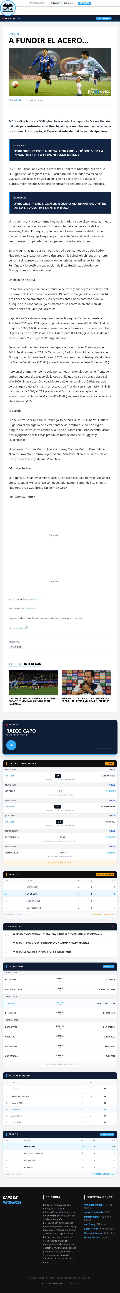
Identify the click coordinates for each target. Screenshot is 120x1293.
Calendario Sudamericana (103, 914)
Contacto (73, 1283)
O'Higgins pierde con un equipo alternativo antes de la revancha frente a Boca (59, 205)
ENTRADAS (84, 3)
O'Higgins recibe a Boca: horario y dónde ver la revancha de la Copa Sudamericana (58, 153)
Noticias (14, 34)
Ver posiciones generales (103, 1174)
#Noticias (16, 647)
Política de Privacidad (52, 1283)
